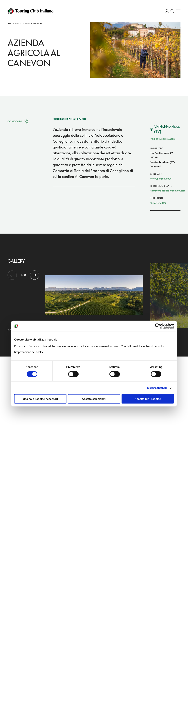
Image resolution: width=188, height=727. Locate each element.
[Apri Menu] (178, 11)
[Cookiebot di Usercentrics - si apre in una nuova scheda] (158, 326)
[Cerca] (172, 11)
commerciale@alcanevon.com (167, 190)
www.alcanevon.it (160, 178)
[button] (34, 275)
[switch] (73, 374)
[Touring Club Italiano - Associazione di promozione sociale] (30, 11)
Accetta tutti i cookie (148, 398)
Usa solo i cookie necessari (40, 398)
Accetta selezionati (94, 398)
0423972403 (158, 202)
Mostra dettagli (157, 387)
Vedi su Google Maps (162, 138)
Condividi (15, 121)
